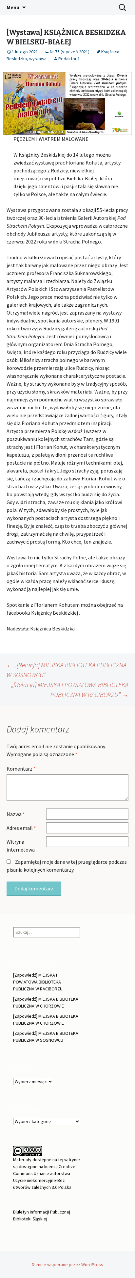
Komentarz (21, 768)
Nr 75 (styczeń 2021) (69, 52)
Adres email (21, 828)
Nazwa (16, 814)
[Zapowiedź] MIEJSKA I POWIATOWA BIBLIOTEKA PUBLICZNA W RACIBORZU (38, 982)
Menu (13, 7)
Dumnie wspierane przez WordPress (67, 1264)
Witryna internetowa (21, 845)
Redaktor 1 (69, 59)
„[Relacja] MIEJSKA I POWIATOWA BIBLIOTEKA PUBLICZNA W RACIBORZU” (69, 689)
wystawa (38, 59)
